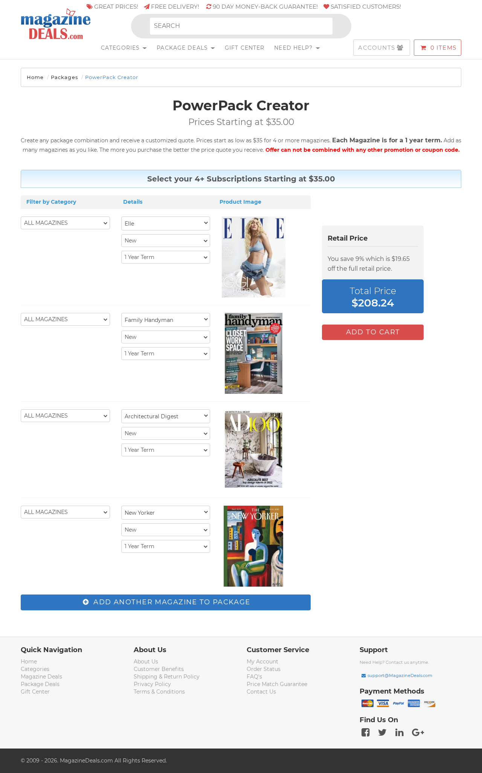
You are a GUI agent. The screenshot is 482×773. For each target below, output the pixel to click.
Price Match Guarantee (277, 684)
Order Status (264, 669)
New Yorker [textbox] (140, 512)
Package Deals (183, 47)
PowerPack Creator (112, 77)
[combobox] (165, 223)
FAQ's (254, 676)
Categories (121, 47)
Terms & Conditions (159, 691)
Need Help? (294, 47)
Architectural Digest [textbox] (151, 416)
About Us (146, 661)
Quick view (254, 258)
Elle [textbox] (129, 223)
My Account (262, 661)
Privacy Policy (152, 684)
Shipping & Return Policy (167, 676)
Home (35, 77)
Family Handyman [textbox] (149, 320)
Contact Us (261, 691)
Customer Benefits (159, 669)
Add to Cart (373, 332)
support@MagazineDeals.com (400, 675)
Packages (64, 77)
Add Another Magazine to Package (170, 602)
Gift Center (244, 47)
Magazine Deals (41, 676)
